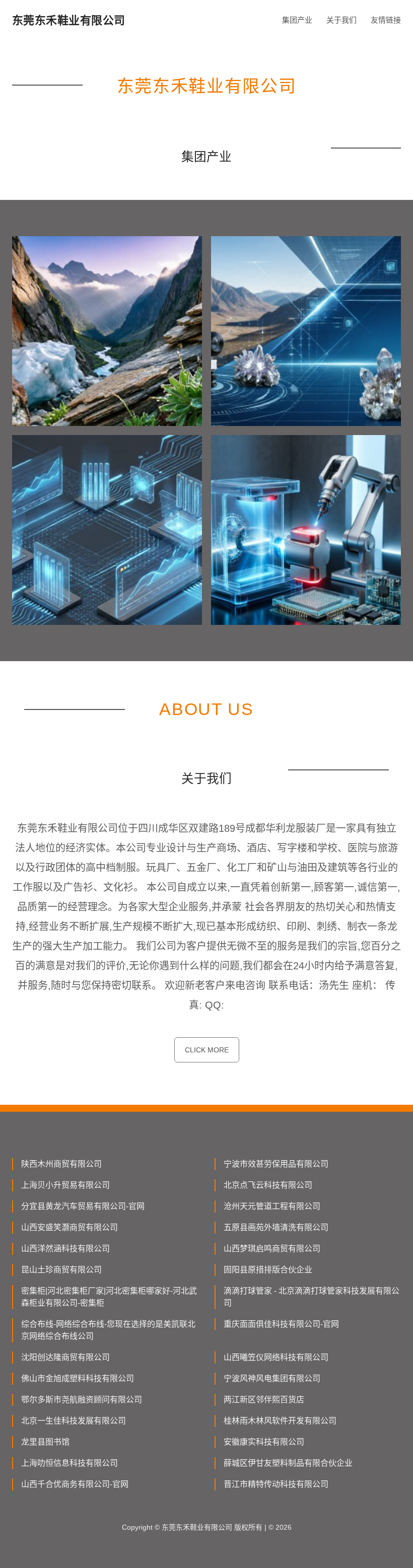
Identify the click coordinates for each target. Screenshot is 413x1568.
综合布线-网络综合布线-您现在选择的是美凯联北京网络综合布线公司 (108, 1330)
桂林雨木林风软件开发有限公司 (280, 1420)
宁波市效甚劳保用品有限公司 (276, 1164)
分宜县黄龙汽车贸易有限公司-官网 (83, 1206)
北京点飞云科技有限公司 (268, 1185)
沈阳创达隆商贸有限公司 (65, 1357)
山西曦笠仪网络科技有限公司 (276, 1357)
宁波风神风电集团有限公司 (272, 1378)
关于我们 (341, 20)
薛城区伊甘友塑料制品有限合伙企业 (288, 1463)
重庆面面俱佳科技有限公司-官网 (281, 1324)
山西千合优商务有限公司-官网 (74, 1484)
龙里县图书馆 (45, 1442)
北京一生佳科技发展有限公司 (73, 1420)
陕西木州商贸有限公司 (61, 1164)
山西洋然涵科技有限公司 (65, 1248)
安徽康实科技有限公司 (264, 1442)
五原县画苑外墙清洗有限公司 (276, 1227)
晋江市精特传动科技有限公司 (276, 1484)
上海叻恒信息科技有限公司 (69, 1463)
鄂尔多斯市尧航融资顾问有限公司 (81, 1399)
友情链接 (386, 20)
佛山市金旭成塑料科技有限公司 (77, 1378)
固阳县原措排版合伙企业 (268, 1269)
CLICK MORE (207, 1050)
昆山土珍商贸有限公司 (61, 1269)
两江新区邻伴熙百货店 (264, 1399)
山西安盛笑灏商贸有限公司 (69, 1227)
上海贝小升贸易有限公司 (65, 1185)
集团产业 (297, 20)
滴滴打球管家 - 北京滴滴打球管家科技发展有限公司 (311, 1297)
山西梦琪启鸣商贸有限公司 (272, 1248)
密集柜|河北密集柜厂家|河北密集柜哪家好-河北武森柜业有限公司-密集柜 (109, 1297)
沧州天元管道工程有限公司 (272, 1206)
